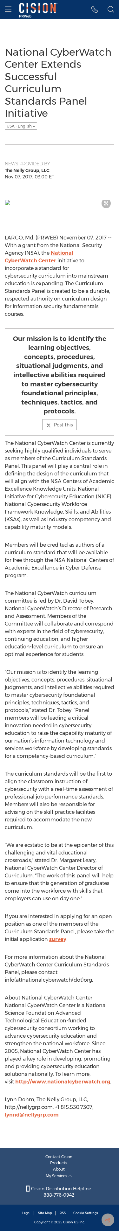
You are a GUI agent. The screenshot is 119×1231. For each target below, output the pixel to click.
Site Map (45, 1213)
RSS (63, 1213)
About (59, 1169)
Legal (26, 1213)
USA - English (20, 126)
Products (58, 1162)
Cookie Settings (85, 1213)
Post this (63, 425)
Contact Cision (58, 1156)
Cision (68, 1222)
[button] (95, 9)
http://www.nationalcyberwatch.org (62, 1082)
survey (57, 939)
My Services (57, 1175)
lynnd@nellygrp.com (32, 1115)
